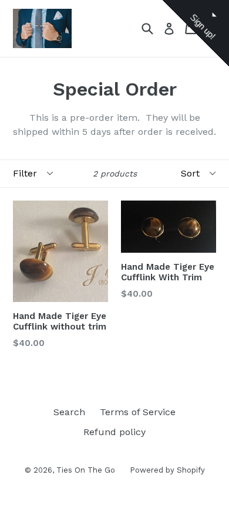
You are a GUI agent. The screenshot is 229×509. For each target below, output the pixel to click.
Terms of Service (138, 412)
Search (69, 412)
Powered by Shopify (167, 470)
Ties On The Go (85, 470)
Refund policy (114, 431)
